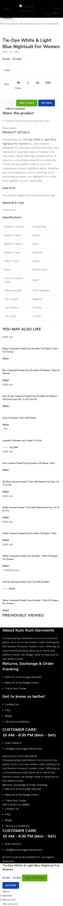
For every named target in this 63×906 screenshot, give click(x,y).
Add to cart (26, 103)
